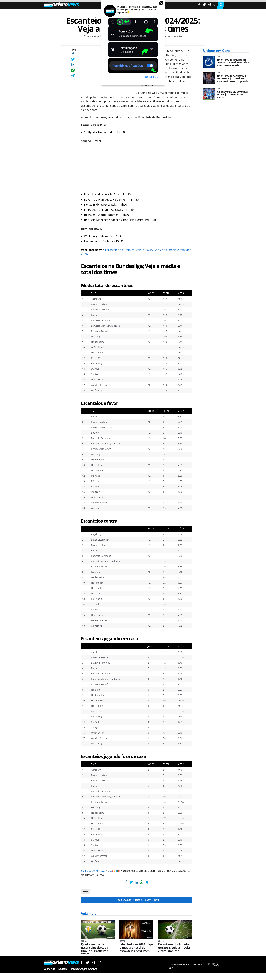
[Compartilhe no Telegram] (73, 75)
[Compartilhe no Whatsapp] (73, 70)
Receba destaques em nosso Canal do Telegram (136, 900)
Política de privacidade (84, 969)
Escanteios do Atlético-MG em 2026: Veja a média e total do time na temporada (232, 78)
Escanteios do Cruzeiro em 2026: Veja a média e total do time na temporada (233, 62)
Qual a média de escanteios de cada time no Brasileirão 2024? (94, 949)
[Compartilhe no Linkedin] (73, 65)
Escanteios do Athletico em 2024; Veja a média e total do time (174, 948)
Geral (85, 891)
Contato (63, 969)
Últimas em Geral (217, 50)
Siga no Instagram (99, 962)
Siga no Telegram (93, 962)
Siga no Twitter (87, 962)
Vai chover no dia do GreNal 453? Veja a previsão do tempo (232, 94)
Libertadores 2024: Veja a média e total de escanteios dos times (136, 948)
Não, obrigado (151, 77)
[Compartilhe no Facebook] (73, 54)
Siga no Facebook (81, 962)
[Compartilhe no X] (73, 59)
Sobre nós (49, 969)
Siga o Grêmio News (93, 870)
